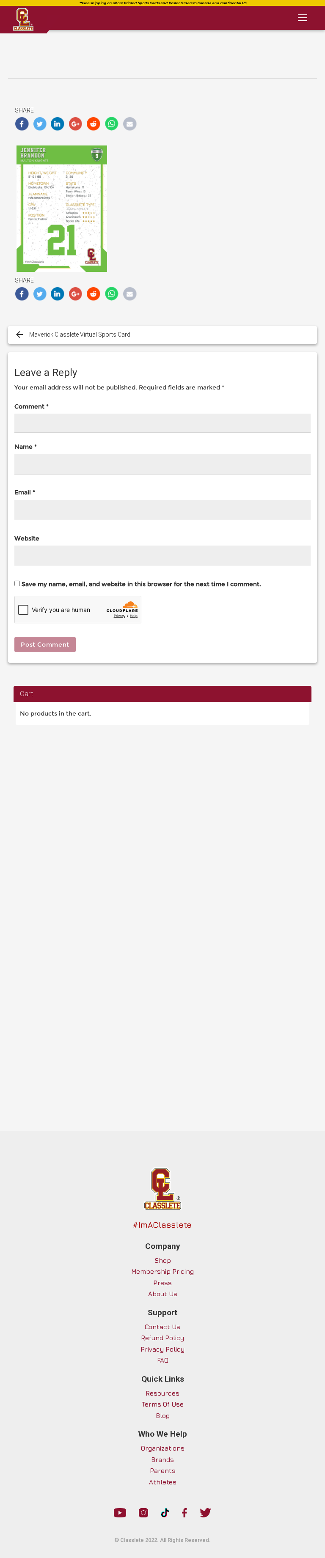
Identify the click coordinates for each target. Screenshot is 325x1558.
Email (24, 492)
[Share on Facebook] (22, 124)
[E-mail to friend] (130, 124)
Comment (31, 406)
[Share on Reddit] (94, 124)
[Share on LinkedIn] (58, 124)
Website (26, 538)
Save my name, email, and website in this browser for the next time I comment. (141, 584)
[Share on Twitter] (40, 124)
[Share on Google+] (76, 124)
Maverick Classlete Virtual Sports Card (79, 334)
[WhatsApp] (112, 124)
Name (25, 446)
